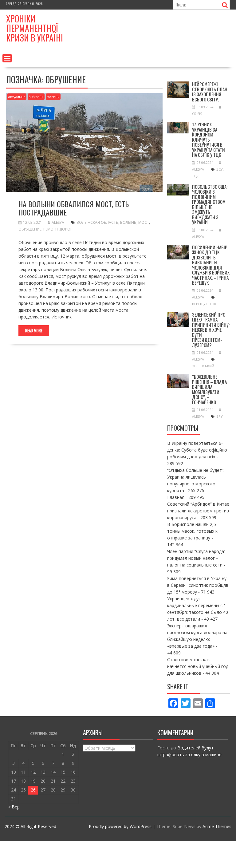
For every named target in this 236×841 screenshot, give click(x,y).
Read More (33, 330)
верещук (200, 304)
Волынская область (97, 222)
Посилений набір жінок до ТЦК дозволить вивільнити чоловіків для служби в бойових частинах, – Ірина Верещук (211, 265)
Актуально (17, 96)
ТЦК (195, 176)
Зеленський (203, 366)
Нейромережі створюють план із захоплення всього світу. (209, 92)
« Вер (14, 807)
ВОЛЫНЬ (128, 222)
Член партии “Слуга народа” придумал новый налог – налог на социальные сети (196, 558)
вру (219, 416)
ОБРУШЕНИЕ (29, 229)
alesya (58, 222)
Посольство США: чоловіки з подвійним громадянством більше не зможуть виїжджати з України (209, 204)
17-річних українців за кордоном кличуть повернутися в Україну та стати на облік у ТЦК (208, 139)
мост (143, 222)
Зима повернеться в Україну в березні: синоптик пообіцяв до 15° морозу (197, 585)
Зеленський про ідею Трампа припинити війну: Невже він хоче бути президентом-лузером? (211, 329)
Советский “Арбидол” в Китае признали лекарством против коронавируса (198, 510)
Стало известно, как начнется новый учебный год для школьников (197, 666)
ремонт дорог (57, 229)
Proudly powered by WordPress (120, 826)
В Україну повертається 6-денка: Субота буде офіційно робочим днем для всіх (197, 450)
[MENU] (7, 58)
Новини (53, 96)
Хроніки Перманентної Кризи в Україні (34, 28)
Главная (175, 497)
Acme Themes (217, 826)
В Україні (36, 96)
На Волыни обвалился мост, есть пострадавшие (73, 207)
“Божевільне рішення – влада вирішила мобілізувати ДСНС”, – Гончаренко (209, 389)
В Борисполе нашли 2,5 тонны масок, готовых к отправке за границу (192, 531)
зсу (219, 169)
